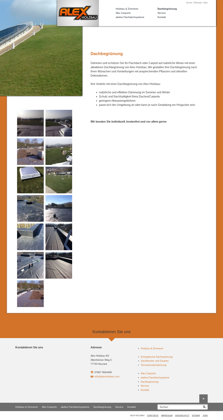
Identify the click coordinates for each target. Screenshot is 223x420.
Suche (189, 2)
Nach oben (203, 398)
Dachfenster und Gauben (155, 360)
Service (161, 13)
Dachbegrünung (167, 8)
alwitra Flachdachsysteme (130, 17)
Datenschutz (182, 415)
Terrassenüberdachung (153, 365)
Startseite (153, 415)
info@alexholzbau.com (107, 376)
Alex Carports (123, 13)
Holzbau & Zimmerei (127, 8)
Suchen (164, 407)
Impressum (166, 415)
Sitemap (198, 2)
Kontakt (161, 17)
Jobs (205, 2)
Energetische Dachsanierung (157, 356)
